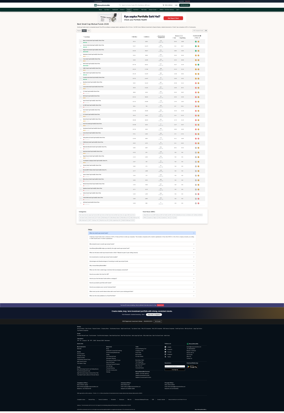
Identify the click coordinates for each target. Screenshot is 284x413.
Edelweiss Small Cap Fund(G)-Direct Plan (93, 54)
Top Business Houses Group (83, 359)
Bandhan (179, 214)
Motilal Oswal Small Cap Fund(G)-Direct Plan (94, 183)
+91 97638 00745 (86, 388)
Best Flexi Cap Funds (126, 335)
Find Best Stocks (81, 355)
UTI (172, 217)
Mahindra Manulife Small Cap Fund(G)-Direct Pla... (95, 146)
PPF (91, 340)
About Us (189, 356)
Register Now (160, 305)
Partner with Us (190, 352)
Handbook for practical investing (114, 350)
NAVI (175, 217)
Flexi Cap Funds (83, 214)
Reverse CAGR (100, 340)
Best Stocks (88, 328)
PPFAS (144, 217)
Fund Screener (92, 335)
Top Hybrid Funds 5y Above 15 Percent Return (88, 374)
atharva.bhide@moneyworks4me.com (176, 386)
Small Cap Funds (110, 214)
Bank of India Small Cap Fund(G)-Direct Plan (93, 40)
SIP (78, 340)
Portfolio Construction (111, 370)
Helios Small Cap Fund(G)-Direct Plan (92, 193)
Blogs (107, 348)
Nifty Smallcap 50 (83, 220)
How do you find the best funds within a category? (103, 278)
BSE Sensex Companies (168, 328)
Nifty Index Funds (147, 335)
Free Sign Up (175, 369)
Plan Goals (144, 9)
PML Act (129, 399)
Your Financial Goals (111, 356)
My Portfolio (138, 354)
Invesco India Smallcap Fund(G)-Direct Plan (93, 45)
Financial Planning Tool (140, 348)
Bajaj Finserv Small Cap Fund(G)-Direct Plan (93, 156)
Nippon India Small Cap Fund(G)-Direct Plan (93, 49)
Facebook (169, 349)
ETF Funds (98, 217)
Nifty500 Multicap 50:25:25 (128, 220)
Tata (169, 217)
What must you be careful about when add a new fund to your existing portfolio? (111, 291)
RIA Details (158, 321)
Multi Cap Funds (118, 214)
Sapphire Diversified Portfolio (142, 375)
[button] (167, 10)
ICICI (174, 214)
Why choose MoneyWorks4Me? (97, 265)
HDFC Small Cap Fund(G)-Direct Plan (92, 72)
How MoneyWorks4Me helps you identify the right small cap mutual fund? (109, 248)
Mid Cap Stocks (188, 328)
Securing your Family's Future (113, 360)
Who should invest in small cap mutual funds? (101, 244)
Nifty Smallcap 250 (134, 217)
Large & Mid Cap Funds (129, 214)
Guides (107, 354)
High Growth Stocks (125, 328)
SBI (159, 217)
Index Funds (91, 217)
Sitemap (108, 372)
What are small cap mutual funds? (98, 233)
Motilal (200, 214)
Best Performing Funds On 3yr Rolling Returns (88, 369)
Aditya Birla (146, 214)
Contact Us (189, 358)
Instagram (169, 354)
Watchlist (79, 348)
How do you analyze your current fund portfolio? (102, 287)
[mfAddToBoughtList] (206, 30)
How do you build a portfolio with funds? (100, 282)
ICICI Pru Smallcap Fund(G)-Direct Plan (92, 123)
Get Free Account (185, 5)
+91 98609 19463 (130, 388)
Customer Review (139, 367)
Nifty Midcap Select (115, 217)
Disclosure (121, 399)
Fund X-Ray (138, 352)
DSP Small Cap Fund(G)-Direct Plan (91, 63)
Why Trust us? (138, 365)
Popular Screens (96, 328)
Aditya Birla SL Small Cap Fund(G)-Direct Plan (94, 137)
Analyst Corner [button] (152, 9)
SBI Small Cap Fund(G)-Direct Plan (91, 95)
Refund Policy (92, 399)
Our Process (189, 354)
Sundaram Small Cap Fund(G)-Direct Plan (93, 128)
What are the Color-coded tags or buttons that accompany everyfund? (108, 270)
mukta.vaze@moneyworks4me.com (132, 386)
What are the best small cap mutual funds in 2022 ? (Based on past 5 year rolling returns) (113, 252)
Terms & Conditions (103, 399)
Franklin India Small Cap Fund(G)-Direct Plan (93, 77)
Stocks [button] (122, 9)
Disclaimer (113, 399)
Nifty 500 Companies (157, 328)
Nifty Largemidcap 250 (115, 220)
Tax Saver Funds (83, 217)
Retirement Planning (111, 358)
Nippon (155, 217)
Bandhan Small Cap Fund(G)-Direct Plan (92, 82)
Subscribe (187, 1)
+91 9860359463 (191, 348)
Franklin (166, 214)
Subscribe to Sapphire (154, 314)
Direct (84, 30)
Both (89, 30)
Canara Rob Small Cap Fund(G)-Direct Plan (93, 86)
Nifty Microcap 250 (104, 220)
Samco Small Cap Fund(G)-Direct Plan (92, 174)
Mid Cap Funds (101, 214)
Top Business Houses (115, 328)
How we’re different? (140, 364)
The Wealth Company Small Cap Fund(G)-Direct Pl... (95, 160)
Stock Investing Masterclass (113, 352)
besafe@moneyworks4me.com (194, 346)
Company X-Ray (139, 350)
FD (80, 340)
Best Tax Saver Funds (158, 335)
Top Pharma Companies (82, 330)
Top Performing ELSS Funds (83, 371)
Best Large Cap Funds (137, 335)
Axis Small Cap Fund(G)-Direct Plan (91, 109)
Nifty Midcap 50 (105, 217)
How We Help (109, 366)
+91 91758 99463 (174, 388)
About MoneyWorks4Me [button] (200, 409)
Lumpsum (84, 340)
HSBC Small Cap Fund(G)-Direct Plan (92, 68)
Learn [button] (177, 9)
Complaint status (81, 399)
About (100, 9)
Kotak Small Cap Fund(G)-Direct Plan (92, 119)
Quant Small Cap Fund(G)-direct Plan (92, 100)
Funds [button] (128, 9)
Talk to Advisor (168, 5)
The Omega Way (139, 362)
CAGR (94, 340)
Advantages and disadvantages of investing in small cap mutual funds (108, 261)
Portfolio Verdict (139, 356)
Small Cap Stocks (179, 328)
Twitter (169, 356)
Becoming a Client (139, 360)
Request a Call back (191, 350)
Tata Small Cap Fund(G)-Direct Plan (91, 59)
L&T (192, 214)
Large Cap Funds (92, 214)
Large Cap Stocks (197, 328)
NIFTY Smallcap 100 (93, 220)
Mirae (196, 214)
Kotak (189, 214)
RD (88, 340)
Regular (79, 30)
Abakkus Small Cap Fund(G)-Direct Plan (92, 188)
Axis (151, 214)
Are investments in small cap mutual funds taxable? (103, 257)
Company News (105, 328)
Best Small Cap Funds (115, 335)
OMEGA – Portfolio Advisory (142, 373)
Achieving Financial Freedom (113, 364)
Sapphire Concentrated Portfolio (143, 377)
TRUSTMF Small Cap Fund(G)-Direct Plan (93, 197)
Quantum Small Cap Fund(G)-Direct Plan (92, 151)
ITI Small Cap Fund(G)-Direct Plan (91, 91)
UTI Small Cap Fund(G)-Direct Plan (91, 114)
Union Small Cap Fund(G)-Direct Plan (92, 132)
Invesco (184, 214)
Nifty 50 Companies (146, 328)
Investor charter (161, 399)
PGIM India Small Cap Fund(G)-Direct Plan (93, 142)
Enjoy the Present (110, 362)
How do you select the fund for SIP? (99, 274)
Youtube (169, 352)
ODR (153, 399)
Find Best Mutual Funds (82, 335)
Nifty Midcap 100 (125, 217)
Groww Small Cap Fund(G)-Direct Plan (92, 165)
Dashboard (115, 9)
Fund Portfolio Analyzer (102, 335)
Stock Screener (81, 328)
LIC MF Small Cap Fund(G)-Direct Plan (92, 105)
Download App (98, 1)
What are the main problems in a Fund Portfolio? (102, 295)
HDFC (170, 214)
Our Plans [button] (106, 9)
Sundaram (163, 217)
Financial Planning (110, 368)
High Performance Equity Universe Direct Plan (88, 373)
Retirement (107, 340)
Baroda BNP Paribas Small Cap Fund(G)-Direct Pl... (95, 169)
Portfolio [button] (135, 9)
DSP (162, 214)
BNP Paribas (156, 214)
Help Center (181, 1)
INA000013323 (148, 321)
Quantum (150, 217)
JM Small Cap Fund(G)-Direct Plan (91, 202)
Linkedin (169, 347)
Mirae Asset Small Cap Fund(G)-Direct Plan (93, 179)
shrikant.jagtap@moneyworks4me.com (89, 386)
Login (176, 5)
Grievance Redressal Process (141, 399)
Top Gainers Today (135, 328)
